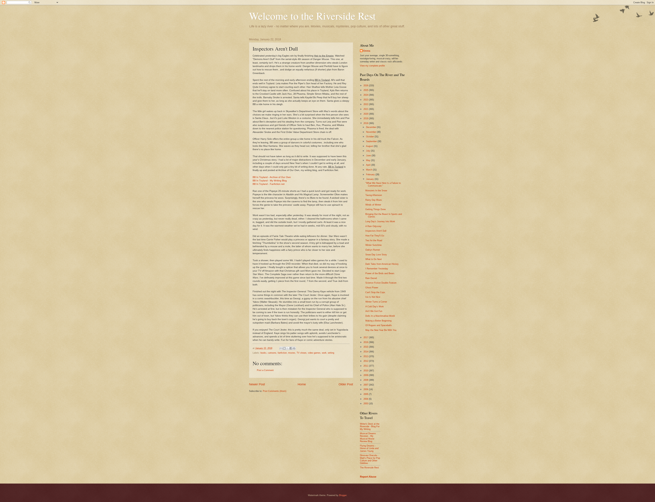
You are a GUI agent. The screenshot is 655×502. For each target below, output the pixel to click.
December (371, 127)
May (368, 160)
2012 (366, 361)
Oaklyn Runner (372, 250)
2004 (366, 399)
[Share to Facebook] (291, 348)
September (371, 141)
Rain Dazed (371, 278)
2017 (366, 337)
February (370, 174)
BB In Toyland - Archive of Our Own (272, 177)
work (324, 353)
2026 (366, 85)
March (369, 169)
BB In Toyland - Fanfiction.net (269, 184)
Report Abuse (368, 476)
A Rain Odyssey (373, 226)
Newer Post (257, 384)
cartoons (272, 353)
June (369, 155)
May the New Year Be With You (380, 330)
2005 (366, 394)
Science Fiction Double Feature (380, 282)
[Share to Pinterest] (294, 348)
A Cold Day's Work (374, 306)
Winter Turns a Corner (376, 301)
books (263, 353)
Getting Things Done (375, 209)
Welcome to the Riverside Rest (312, 16)
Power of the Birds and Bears (379, 273)
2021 (366, 109)
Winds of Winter (373, 204)
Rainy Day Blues (373, 200)
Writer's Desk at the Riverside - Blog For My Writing (370, 426)
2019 (366, 118)
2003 (366, 403)
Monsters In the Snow (376, 190)
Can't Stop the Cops (375, 292)
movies (291, 353)
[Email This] (281, 348)
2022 (366, 104)
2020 (366, 114)
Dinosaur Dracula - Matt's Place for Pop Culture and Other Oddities (370, 459)
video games (314, 353)
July (368, 150)
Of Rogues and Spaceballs (378, 325)
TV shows (302, 353)
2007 (366, 384)
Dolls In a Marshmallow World (380, 316)
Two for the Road (373, 240)
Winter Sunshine (373, 245)
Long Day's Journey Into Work (380, 221)
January (370, 179)
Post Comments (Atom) (274, 391)
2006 (366, 389)
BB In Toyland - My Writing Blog (270, 180)
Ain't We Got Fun (373, 311)
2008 (366, 380)
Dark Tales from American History (382, 264)
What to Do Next (373, 259)
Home (302, 384)
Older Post (346, 384)
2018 (366, 123)
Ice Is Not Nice (372, 297)
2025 (366, 90)
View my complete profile (372, 65)
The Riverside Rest (369, 467)
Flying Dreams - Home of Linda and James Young (369, 448)
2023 (366, 99)
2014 (366, 351)
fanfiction (282, 353)
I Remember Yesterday (376, 268)
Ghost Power (371, 287)
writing (331, 353)
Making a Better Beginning (378, 320)
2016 (366, 342)
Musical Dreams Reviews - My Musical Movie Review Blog (368, 437)
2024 (366, 95)
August (370, 146)
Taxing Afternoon (373, 195)
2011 (366, 366)
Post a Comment (265, 370)
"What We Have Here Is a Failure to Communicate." (383, 184)
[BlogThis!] (284, 348)
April (368, 165)
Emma (366, 51)
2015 (366, 347)
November (371, 132)
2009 (366, 375)
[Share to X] (287, 348)
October (370, 136)
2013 (366, 356)
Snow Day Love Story (376, 254)
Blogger (342, 495)
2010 (366, 370)
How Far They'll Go (374, 235)
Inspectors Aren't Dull (375, 231)
